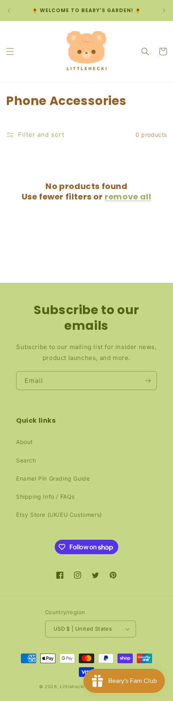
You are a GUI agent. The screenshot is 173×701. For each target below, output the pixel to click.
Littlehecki (72, 686)
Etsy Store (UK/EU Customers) (59, 514)
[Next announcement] (164, 10)
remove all (128, 196)
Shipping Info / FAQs (45, 496)
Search (26, 460)
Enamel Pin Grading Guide (53, 478)
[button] (10, 51)
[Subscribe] (148, 380)
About (24, 441)
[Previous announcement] (9, 10)
